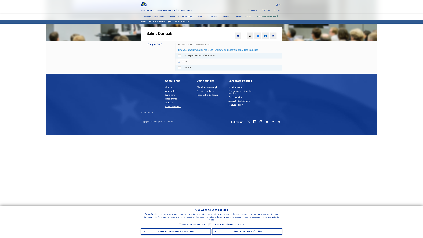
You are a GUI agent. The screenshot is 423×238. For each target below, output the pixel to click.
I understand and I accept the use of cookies (176, 231)
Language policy (235, 105)
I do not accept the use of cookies (247, 231)
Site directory (148, 112)
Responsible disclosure (207, 95)
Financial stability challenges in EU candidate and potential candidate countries (218, 50)
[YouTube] (267, 121)
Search (270, 5)
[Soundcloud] (273, 121)
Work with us (171, 91)
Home (143, 21)
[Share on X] (250, 36)
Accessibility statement (239, 101)
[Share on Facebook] (257, 36)
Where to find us (173, 107)
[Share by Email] (273, 36)
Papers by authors (182, 21)
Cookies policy (235, 97)
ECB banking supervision (266, 16)
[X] (248, 121)
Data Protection (235, 87)
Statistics (201, 16)
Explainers (170, 95)
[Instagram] (260, 121)
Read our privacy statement (193, 224)
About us (254, 10)
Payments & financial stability (181, 16)
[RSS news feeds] (279, 121)
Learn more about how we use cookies (228, 224)
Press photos (171, 99)
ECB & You (266, 10)
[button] (274, 5)
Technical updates (205, 91)
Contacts (169, 103)
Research (226, 16)
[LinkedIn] (254, 121)
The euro (214, 16)
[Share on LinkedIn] (265, 36)
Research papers (165, 21)
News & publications (243, 16)
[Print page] (238, 36)
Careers (277, 10)
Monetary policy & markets (154, 16)
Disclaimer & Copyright (207, 87)
